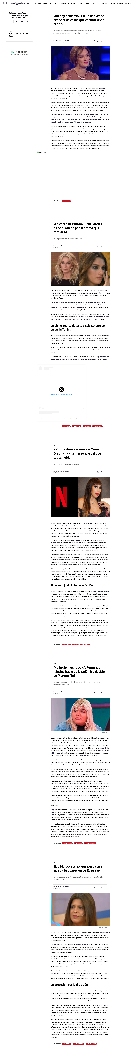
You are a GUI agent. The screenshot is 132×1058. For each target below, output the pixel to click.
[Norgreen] (19, 52)
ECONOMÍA (62, 3)
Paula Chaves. (86, 122)
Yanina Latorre (84, 295)
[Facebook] (11, 21)
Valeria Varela (85, 644)
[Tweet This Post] (98, 41)
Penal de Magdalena (90, 843)
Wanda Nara (87, 426)
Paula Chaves (103, 88)
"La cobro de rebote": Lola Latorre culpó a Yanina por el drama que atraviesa (18, 35)
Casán (65, 565)
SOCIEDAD (72, 3)
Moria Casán (97, 540)
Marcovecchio (55, 973)
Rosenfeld (57, 945)
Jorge (52, 812)
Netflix (75, 644)
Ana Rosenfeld (67, 1043)
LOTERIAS (114, 3)
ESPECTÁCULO (102, 3)
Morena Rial (54, 760)
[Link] (101, 41)
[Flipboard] (22, 21)
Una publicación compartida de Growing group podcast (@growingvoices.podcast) (62, 418)
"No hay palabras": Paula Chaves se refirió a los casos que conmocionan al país (18, 15)
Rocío (52, 765)
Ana (52, 945)
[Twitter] (16, 21)
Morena (72, 781)
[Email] (27, 21)
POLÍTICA (52, 3)
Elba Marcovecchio (79, 1043)
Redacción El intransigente (62, 40)
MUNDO (81, 3)
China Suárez (67, 426)
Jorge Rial (54, 810)
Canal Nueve (99, 96)
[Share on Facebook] (94, 41)
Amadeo (53, 815)
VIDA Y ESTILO (125, 3)
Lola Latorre (87, 336)
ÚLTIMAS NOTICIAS (39, 3)
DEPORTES (89, 3)
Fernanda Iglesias (68, 843)
